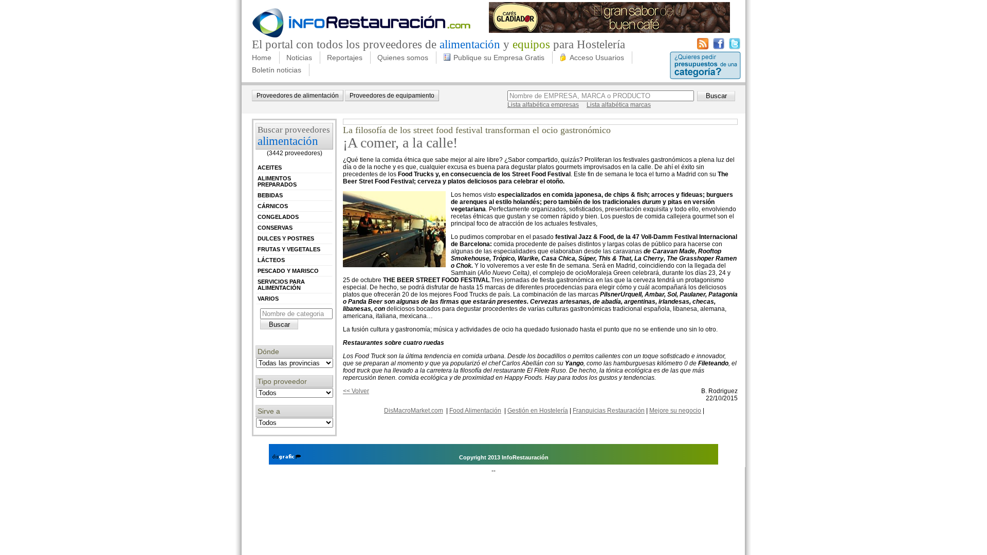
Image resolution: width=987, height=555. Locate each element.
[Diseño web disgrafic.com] (286, 457)
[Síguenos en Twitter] (734, 47)
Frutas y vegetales (289, 249)
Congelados (278, 217)
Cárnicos (273, 206)
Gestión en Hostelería (537, 410)
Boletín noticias (276, 70)
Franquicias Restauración (609, 410)
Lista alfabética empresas (543, 104)
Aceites (270, 167)
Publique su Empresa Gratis (498, 57)
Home (261, 57)
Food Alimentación (475, 410)
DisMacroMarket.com (413, 410)
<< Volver (356, 391)
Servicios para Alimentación (281, 285)
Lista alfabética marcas (619, 104)
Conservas (275, 228)
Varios (268, 298)
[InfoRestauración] (361, 36)
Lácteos (271, 260)
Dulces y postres (286, 238)
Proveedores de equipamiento (392, 95)
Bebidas (270, 195)
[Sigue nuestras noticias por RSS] (702, 47)
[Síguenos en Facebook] (718, 47)
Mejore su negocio (675, 410)
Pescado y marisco (288, 271)
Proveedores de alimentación (298, 95)
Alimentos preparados (277, 181)
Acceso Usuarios (597, 57)
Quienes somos (402, 57)
